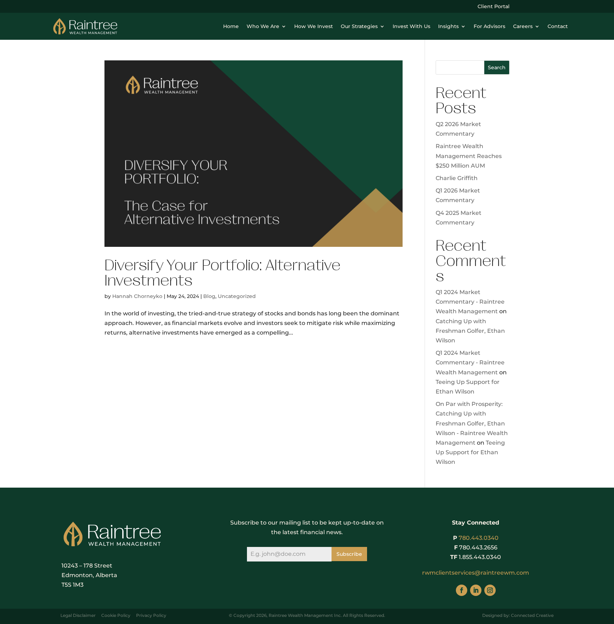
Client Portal (494, 7)
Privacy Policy (151, 615)
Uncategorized (237, 296)
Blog (209, 296)
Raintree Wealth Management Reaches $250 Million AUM (469, 156)
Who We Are (263, 26)
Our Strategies (359, 26)
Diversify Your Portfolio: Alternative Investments (222, 272)
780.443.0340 (479, 538)
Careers (523, 26)
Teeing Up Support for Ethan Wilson (470, 452)
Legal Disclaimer (78, 615)
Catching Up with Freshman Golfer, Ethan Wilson (470, 331)
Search (497, 67)
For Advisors (489, 26)
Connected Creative (532, 615)
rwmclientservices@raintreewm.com (475, 572)
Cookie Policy (115, 615)
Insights (448, 26)
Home (231, 26)
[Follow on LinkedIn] (475, 590)
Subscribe (349, 554)
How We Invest (313, 26)
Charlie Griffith (457, 178)
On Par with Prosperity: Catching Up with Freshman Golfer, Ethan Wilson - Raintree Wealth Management (472, 423)
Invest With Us (411, 26)
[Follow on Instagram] (490, 590)
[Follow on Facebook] (461, 590)
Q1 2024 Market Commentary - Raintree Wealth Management (470, 302)
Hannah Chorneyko (137, 296)
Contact (558, 26)
